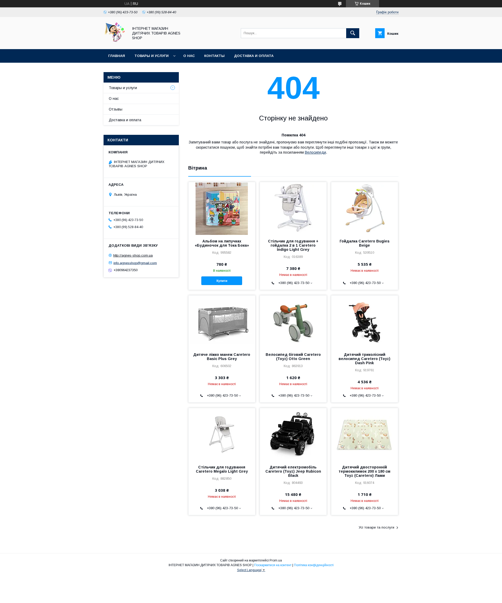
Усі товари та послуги (376, 527)
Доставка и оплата (253, 56)
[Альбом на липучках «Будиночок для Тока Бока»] (222, 208)
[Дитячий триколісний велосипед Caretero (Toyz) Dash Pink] (364, 321)
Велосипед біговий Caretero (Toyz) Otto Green (293, 356)
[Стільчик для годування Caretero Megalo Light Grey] (222, 434)
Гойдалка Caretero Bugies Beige (365, 243)
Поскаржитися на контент (273, 565)
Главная (116, 56)
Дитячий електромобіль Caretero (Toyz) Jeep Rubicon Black (293, 471)
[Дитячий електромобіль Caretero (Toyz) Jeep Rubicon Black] (293, 434)
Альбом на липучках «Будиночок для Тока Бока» (222, 243)
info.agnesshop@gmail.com (135, 263)
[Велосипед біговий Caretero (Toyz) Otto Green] (293, 321)
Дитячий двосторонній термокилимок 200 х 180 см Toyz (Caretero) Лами (364, 471)
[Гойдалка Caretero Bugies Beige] (364, 208)
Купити (221, 281)
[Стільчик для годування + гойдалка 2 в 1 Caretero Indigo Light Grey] (293, 208)
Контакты (214, 56)
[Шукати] (352, 33)
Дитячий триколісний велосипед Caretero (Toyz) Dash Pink (364, 358)
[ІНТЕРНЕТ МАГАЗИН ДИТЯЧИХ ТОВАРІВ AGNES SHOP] (115, 42)
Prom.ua (276, 560)
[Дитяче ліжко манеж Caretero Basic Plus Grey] (222, 321)
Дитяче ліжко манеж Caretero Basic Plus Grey (221, 356)
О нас (189, 56)
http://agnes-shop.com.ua (133, 255)
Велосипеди (315, 152)
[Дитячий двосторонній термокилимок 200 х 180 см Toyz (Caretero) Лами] (364, 434)
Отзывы (115, 109)
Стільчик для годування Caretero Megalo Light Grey (222, 469)
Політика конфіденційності (314, 565)
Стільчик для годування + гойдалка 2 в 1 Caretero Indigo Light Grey (293, 245)
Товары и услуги (151, 56)
